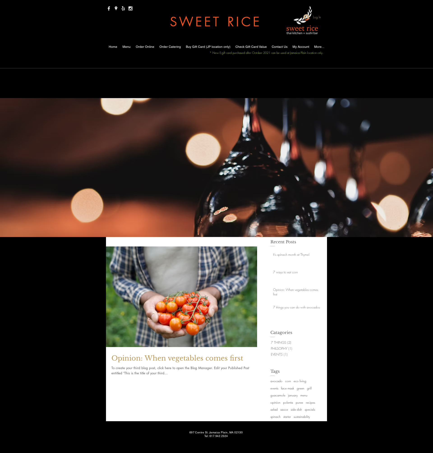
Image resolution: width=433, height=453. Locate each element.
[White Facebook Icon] (109, 8)
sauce (284, 409)
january (293, 395)
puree (299, 402)
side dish (296, 409)
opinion (275, 402)
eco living (300, 381)
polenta (288, 402)
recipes (310, 402)
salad (274, 409)
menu (303, 395)
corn (288, 381)
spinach (275, 416)
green (300, 388)
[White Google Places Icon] (116, 8)
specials (310, 409)
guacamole (277, 395)
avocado (276, 381)
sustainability (302, 416)
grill (309, 388)
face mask (287, 388)
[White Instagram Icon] (130, 8)
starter (287, 416)
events (274, 388)
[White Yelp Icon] (123, 8)
